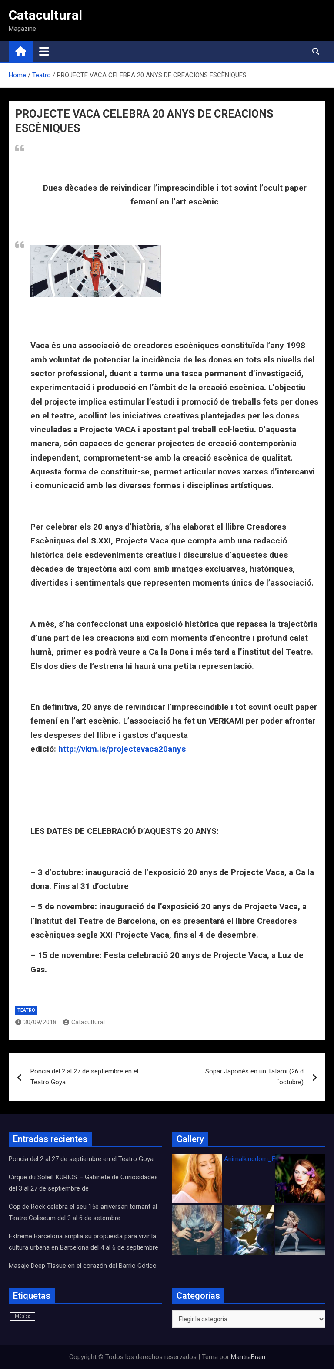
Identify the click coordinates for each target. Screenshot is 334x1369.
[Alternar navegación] (44, 51)
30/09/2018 (40, 1022)
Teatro (26, 1010)
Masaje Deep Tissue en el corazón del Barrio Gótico (83, 1266)
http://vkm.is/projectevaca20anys (122, 749)
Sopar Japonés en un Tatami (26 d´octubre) (254, 1076)
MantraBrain (248, 1357)
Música (22, 1316)
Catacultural (45, 15)
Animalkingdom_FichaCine (262, 1159)
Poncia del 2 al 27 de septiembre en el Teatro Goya (84, 1076)
